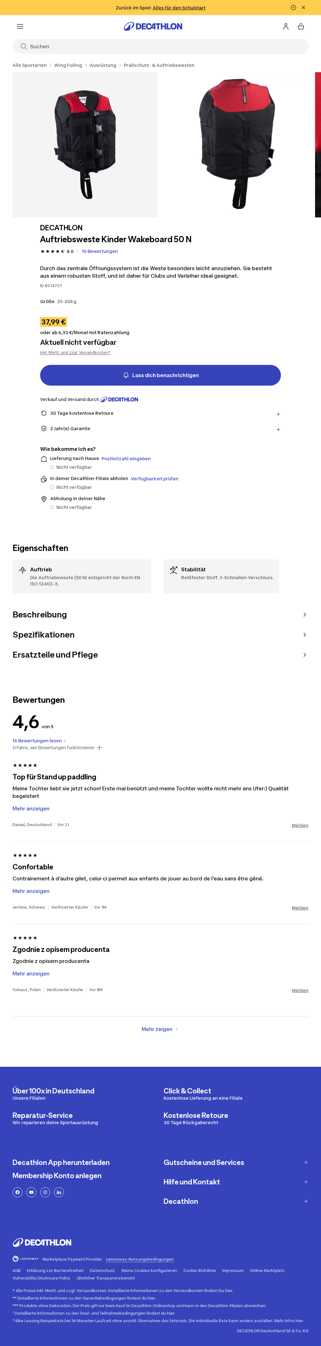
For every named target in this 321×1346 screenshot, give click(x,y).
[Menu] (20, 26)
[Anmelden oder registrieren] (285, 26)
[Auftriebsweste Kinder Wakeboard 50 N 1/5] (85, 144)
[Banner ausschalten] (293, 8)
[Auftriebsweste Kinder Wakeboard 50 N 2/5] (236, 144)
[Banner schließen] (303, 8)
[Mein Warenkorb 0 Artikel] (300, 26)
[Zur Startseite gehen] (153, 26)
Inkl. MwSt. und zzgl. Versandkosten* (75, 352)
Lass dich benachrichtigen (165, 375)
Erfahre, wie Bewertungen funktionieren (53, 747)
